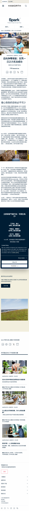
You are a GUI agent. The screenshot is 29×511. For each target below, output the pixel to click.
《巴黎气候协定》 (14, 106)
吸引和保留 (16, 387)
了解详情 (5, 285)
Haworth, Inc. (15, 68)
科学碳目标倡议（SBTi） (9, 90)
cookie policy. (15, 252)
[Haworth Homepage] (14, 6)
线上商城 (10, 1)
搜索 (21, 27)
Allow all (14, 262)
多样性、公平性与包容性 (16, 452)
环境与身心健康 (8, 340)
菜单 (6, 27)
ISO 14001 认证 (14, 179)
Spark (2, 30)
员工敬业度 (22, 387)
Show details (21, 258)
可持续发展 (16, 340)
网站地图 (2, 499)
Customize (13, 265)
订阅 (4, 471)
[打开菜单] (3, 5)
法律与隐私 (3, 501)
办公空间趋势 (5, 421)
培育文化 (7, 452)
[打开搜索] (25, 5)
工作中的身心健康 (6, 388)
